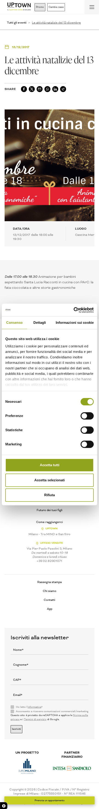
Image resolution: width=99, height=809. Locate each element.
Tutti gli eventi (16, 23)
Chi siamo (49, 591)
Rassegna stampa (49, 582)
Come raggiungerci (49, 522)
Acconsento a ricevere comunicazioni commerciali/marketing (52, 711)
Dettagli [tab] (39, 322)
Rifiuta (49, 495)
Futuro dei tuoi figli (49, 510)
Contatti (49, 600)
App (49, 609)
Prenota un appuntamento (50, 800)
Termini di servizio (35, 719)
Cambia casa (56, 7)
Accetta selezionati (49, 480)
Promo (40, 7)
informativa (34, 707)
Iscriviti (16, 729)
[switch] (87, 415)
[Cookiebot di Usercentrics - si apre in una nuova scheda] (73, 310)
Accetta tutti (49, 465)
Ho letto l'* (29, 707)
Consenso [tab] (14, 322)
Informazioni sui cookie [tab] (75, 322)
